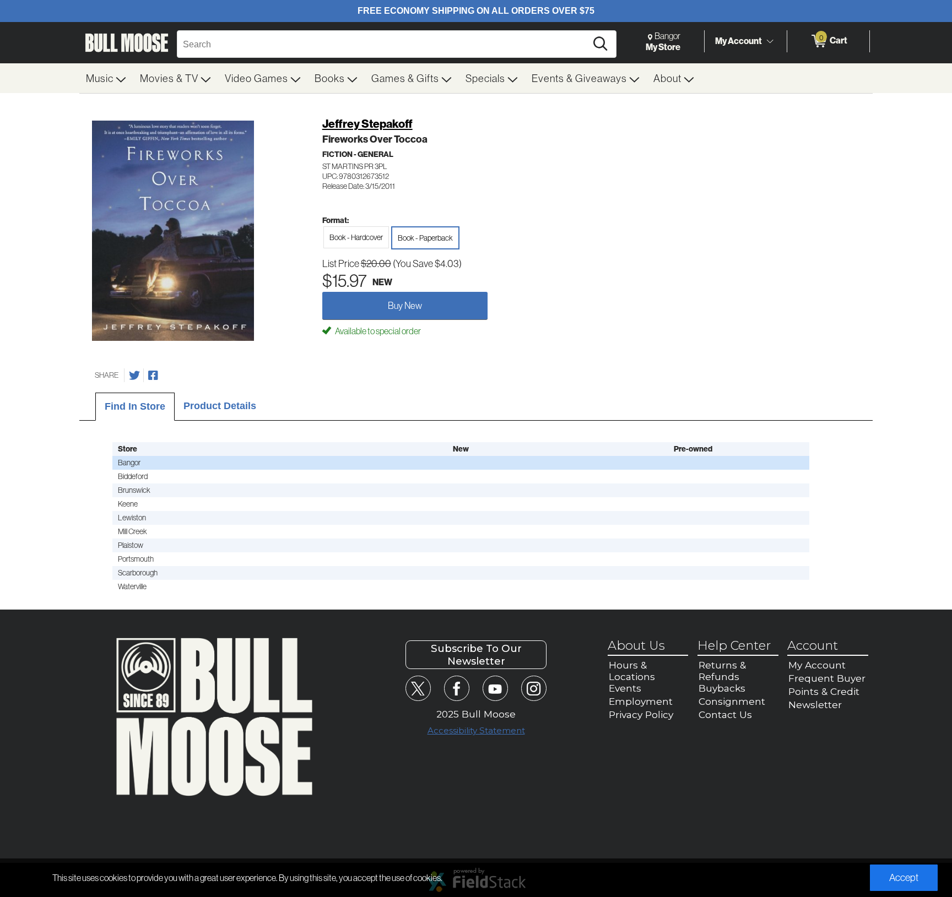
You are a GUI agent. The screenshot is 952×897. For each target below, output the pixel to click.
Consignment (732, 701)
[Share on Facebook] (153, 375)
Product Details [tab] (219, 405)
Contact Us (725, 714)
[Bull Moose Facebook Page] (456, 688)
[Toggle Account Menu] (769, 41)
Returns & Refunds (722, 670)
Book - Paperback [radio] (425, 238)
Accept (903, 877)
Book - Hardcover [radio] (356, 237)
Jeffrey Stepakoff (367, 123)
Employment (641, 701)
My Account (738, 40)
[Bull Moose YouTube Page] (495, 688)
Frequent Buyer (827, 678)
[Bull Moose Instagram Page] (533, 688)
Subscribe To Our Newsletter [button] (476, 654)
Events (625, 688)
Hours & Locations (632, 670)
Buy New (405, 305)
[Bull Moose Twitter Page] (417, 688)
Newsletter (815, 704)
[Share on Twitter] (134, 375)
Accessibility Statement (476, 730)
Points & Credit (823, 691)
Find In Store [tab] (135, 406)
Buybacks (722, 688)
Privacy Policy (641, 714)
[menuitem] (106, 78)
